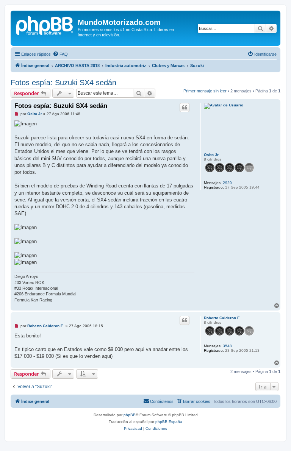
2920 (227, 183)
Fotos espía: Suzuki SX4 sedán (63, 82)
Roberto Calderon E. (222, 318)
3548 (227, 346)
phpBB (130, 415)
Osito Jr (211, 155)
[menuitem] (60, 54)
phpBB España (168, 422)
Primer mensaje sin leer (205, 91)
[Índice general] (45, 24)
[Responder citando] (184, 107)
